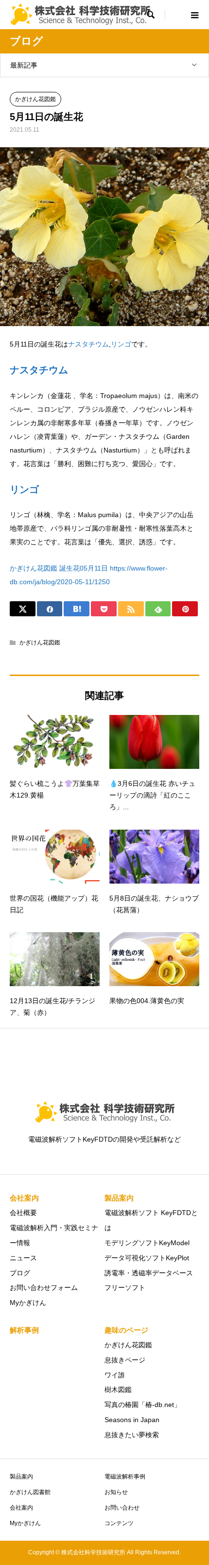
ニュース (23, 1258)
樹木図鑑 (118, 1389)
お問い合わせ (121, 1507)
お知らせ (116, 1492)
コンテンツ (119, 1523)
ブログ (20, 1273)
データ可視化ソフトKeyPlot (146, 1258)
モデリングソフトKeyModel (147, 1243)
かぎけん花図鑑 (35, 99)
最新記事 (23, 65)
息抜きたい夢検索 (131, 1435)
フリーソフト (124, 1287)
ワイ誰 (114, 1375)
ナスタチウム (88, 344)
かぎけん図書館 (30, 1492)
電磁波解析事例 (124, 1476)
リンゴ (121, 344)
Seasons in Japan (131, 1420)
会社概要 (23, 1213)
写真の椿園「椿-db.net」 (142, 1404)
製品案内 (21, 1476)
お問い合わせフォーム (44, 1287)
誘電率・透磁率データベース (148, 1273)
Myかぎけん (28, 1302)
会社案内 (21, 1507)
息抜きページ (124, 1360)
